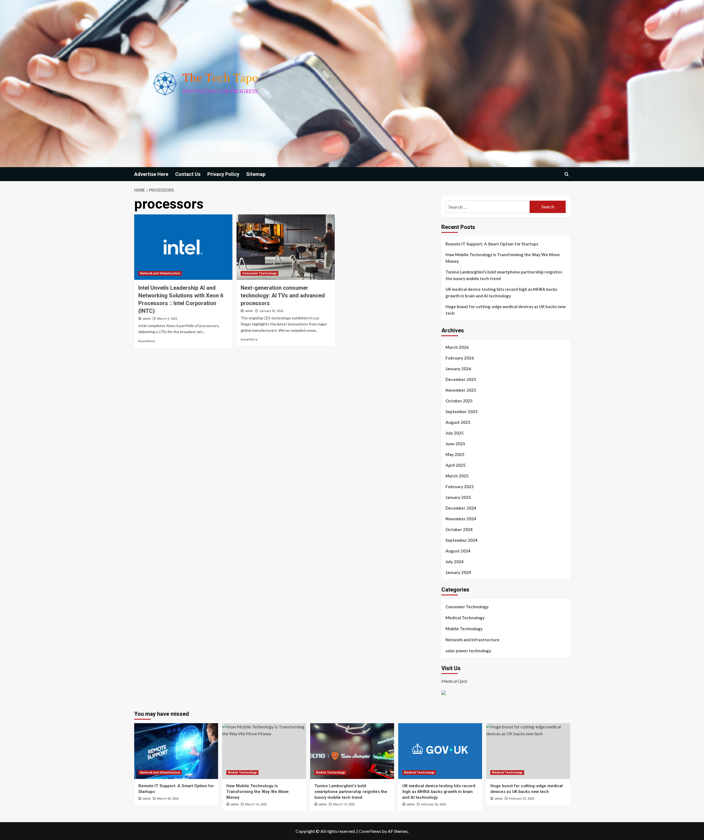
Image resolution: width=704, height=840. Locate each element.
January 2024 (458, 572)
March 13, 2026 (344, 804)
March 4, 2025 (167, 318)
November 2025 (461, 390)
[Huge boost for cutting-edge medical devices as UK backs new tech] (528, 751)
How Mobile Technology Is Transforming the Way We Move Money (503, 258)
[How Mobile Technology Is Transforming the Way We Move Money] (264, 751)
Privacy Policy (223, 174)
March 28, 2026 (168, 798)
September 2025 (462, 411)
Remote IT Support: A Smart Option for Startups (492, 243)
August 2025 (458, 422)
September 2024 (462, 540)
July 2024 (455, 561)
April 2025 (456, 465)
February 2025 (460, 486)
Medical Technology (465, 617)
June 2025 (455, 443)
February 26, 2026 (433, 804)
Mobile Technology (464, 628)
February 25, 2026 (521, 798)
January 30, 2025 (271, 311)
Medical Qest (454, 681)
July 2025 (455, 432)
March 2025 (457, 475)
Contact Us (187, 174)
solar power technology (468, 650)
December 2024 (461, 507)
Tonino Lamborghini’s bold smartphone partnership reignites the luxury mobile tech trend (504, 275)
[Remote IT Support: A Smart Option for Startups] (176, 751)
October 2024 (459, 529)
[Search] (566, 174)
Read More (146, 341)
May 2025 (455, 454)
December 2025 (461, 379)
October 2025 (459, 400)
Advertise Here (151, 174)
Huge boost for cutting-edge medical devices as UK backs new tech (506, 310)
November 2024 (461, 518)
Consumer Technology (259, 273)
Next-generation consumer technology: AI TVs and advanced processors (283, 295)
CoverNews (370, 831)
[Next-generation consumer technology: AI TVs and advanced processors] (286, 247)
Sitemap (255, 174)
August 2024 (458, 550)
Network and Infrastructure (160, 273)
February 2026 (460, 357)
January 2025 (458, 497)
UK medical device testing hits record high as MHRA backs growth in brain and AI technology (501, 292)
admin (147, 318)
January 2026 (458, 368)
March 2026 (457, 347)
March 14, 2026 (256, 804)
